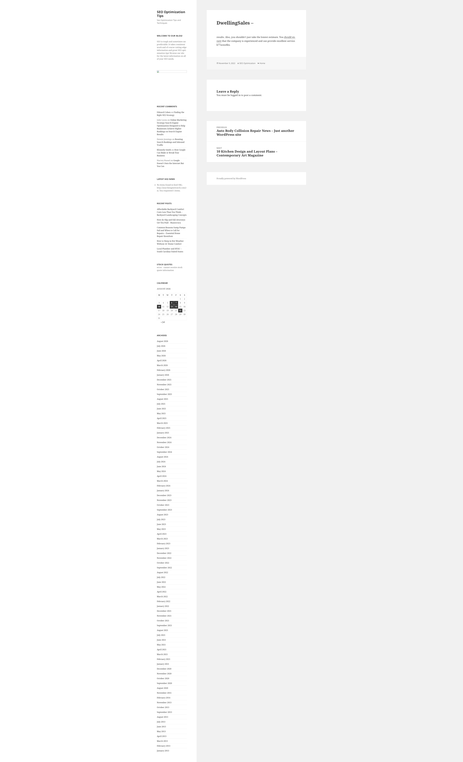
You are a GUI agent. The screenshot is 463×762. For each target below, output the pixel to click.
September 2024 (164, 452)
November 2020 (164, 673)
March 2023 (162, 538)
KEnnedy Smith (164, 149)
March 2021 (162, 654)
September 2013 (164, 712)
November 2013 (164, 702)
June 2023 (161, 524)
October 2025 (163, 389)
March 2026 (162, 365)
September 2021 (164, 625)
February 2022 (163, 601)
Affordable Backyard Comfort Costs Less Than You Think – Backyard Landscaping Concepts (172, 212)
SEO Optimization (247, 63)
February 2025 (163, 428)
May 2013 (161, 731)
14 (176, 306)
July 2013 (161, 721)
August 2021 (162, 630)
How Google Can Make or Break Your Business (171, 152)
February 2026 (163, 370)
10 (159, 306)
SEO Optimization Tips (171, 14)
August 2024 (162, 456)
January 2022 (163, 606)
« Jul (163, 322)
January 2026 (163, 375)
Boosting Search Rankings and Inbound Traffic (170, 142)
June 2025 (161, 408)
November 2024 (164, 442)
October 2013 (163, 707)
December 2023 (164, 495)
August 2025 (162, 399)
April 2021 (161, 649)
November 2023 (164, 500)
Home (262, 63)
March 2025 (162, 423)
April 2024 (161, 476)
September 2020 (164, 683)
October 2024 (163, 447)
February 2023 (163, 543)
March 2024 (162, 481)
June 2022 (161, 582)
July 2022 (161, 577)
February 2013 (163, 746)
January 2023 (163, 548)
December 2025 (164, 379)
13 (172, 306)
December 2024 (164, 437)
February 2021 (163, 659)
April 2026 (161, 360)
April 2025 (161, 418)
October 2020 (163, 678)
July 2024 (161, 461)
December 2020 (164, 668)
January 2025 (163, 432)
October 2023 (163, 505)
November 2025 (164, 384)
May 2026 (161, 355)
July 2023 (161, 519)
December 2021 (164, 611)
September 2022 (164, 567)
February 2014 (163, 697)
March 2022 (162, 596)
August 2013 (162, 717)
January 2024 (163, 490)
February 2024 (163, 485)
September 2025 (164, 394)
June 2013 (161, 726)
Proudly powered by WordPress (231, 178)
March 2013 (162, 741)
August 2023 (162, 514)
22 (180, 310)
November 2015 (164, 693)
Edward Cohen (163, 112)
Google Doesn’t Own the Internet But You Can (170, 163)
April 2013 (161, 736)
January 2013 (163, 750)
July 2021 (161, 635)
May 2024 (161, 471)
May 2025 (161, 413)
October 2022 (163, 562)
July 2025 (161, 403)
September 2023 (164, 509)
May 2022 (161, 587)
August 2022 (162, 572)
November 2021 (164, 615)
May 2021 (161, 644)
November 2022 (164, 558)
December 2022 (164, 553)
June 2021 (161, 640)
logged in (236, 95)
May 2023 (161, 529)
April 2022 (161, 591)
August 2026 (162, 341)
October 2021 (163, 620)
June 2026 (161, 351)
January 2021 (163, 664)
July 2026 (161, 346)
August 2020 (162, 688)
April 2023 (161, 534)
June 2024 (161, 466)
